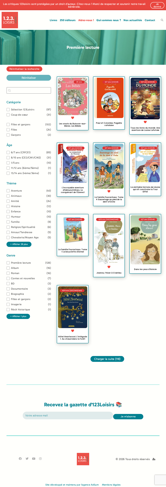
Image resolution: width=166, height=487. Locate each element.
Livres (53, 20)
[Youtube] (34, 459)
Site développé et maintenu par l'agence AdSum (72, 484)
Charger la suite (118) (107, 359)
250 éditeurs (68, 20)
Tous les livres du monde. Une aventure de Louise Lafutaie (145, 129)
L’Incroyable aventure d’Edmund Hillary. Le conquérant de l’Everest (73, 190)
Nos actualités (133, 20)
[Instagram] (40, 459)
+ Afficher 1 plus (18, 316)
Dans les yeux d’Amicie (145, 269)
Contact (150, 20)
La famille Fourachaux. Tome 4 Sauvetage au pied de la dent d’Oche (109, 199)
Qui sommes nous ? (108, 20)
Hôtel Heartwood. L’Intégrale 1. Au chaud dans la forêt (72, 337)
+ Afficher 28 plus (19, 244)
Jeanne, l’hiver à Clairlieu (108, 273)
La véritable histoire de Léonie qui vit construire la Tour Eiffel (145, 189)
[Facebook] (20, 459)
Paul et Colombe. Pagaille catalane (109, 124)
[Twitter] (27, 459)
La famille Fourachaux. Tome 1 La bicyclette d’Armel (72, 250)
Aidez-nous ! (86, 20)
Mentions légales (111, 484)
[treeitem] (28, 152)
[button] (162, 20)
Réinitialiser (29, 78)
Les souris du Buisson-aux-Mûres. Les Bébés (72, 124)
